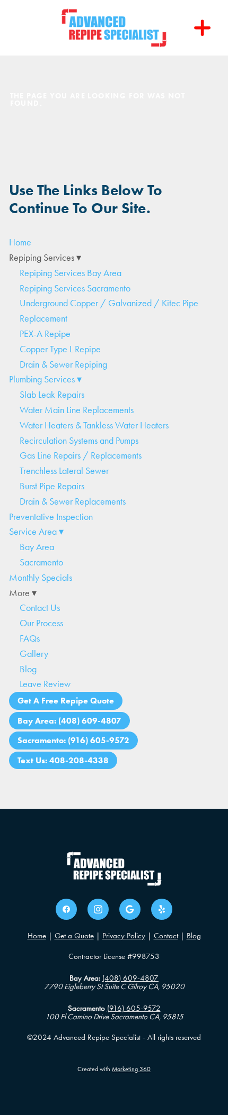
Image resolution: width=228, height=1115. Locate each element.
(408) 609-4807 (130, 978)
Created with (114, 1069)
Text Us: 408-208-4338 (63, 760)
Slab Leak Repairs (52, 394)
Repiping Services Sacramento (75, 288)
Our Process (41, 623)
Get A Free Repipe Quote (65, 701)
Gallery (34, 654)
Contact (166, 935)
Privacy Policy (123, 935)
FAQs (30, 638)
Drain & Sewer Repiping (63, 364)
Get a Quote (74, 935)
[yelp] (161, 909)
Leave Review (45, 684)
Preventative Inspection (51, 517)
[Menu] (202, 28)
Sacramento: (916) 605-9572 (73, 740)
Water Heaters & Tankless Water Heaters (94, 425)
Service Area (36, 531)
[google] (130, 909)
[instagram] (98, 909)
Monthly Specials (40, 577)
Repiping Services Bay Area (70, 273)
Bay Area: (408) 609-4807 (69, 721)
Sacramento (41, 562)
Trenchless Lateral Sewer (64, 471)
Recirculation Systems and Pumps (79, 440)
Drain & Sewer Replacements (73, 501)
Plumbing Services (45, 379)
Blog (28, 669)
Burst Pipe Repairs (52, 486)
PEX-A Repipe (45, 334)
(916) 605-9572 (134, 1008)
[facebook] (66, 909)
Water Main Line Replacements (77, 410)
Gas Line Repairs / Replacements (81, 455)
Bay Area (37, 547)
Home (20, 242)
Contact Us (40, 608)
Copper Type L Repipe (60, 349)
